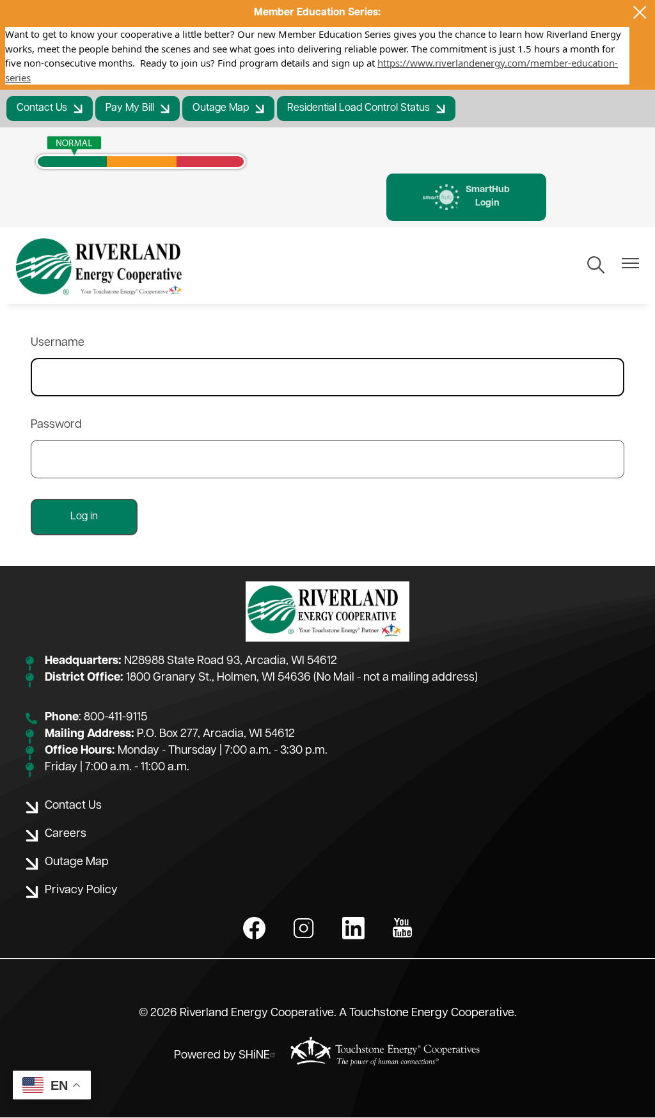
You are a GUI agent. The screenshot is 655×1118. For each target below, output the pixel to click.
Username (57, 343)
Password (56, 425)
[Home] (100, 266)
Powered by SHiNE (222, 1056)
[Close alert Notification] (640, 12)
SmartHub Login (466, 196)
